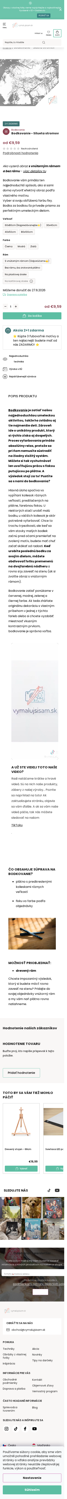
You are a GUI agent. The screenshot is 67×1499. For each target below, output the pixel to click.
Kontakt (37, 1379)
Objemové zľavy (43, 1385)
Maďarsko (43, 1445)
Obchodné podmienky (10, 1381)
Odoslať (40, 1292)
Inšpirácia (9, 1363)
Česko (12, 1445)
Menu (5, 28)
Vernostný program (45, 1391)
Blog (35, 1407)
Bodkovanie (18, 410)
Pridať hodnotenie (21, 1073)
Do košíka (35, 316)
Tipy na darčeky (42, 1360)
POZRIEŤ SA (44, 15)
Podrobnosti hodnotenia (20, 153)
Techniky (9, 1348)
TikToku (17, 825)
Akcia (35, 1348)
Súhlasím (32, 1490)
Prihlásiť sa (38, 33)
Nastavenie (32, 1478)
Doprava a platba (17, 294)
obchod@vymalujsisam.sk (28, 1330)
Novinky (37, 1354)
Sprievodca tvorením (10, 1409)
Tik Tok (49, 1190)
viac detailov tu (34, 171)
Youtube (57, 1190)
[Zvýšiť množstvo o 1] (15, 306)
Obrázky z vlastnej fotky (14, 1356)
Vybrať (23, 1168)
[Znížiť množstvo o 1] (5, 306)
